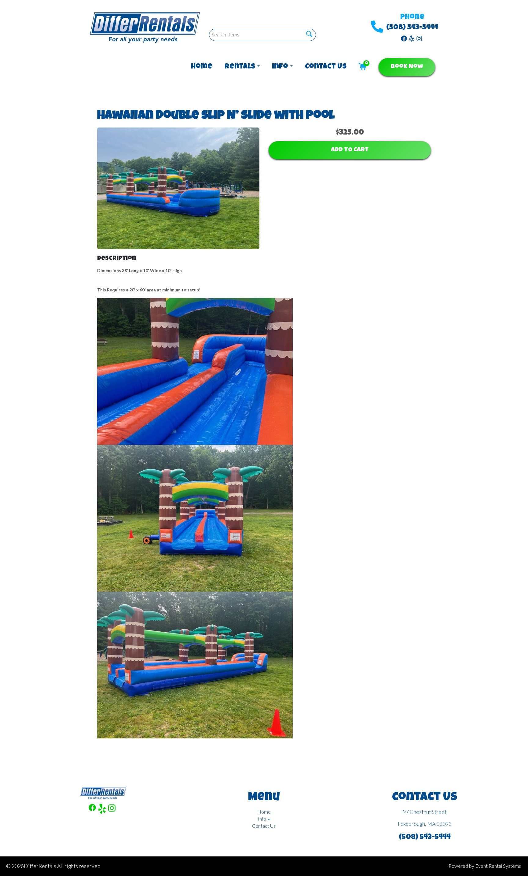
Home (201, 67)
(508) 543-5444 (412, 27)
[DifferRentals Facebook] (404, 38)
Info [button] (281, 67)
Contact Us (325, 67)
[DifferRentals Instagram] (419, 38)
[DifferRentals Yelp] (412, 38)
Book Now (407, 67)
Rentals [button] (241, 67)
